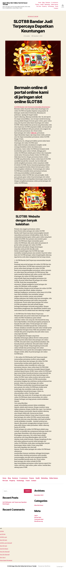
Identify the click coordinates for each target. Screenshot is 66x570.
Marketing (47, 4)
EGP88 (2, 531)
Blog (43, 2)
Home (39, 2)
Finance (37, 4)
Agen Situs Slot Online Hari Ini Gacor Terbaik (15, 3)
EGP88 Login (3, 537)
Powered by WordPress (44, 566)
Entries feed (37, 517)
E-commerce (54, 2)
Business (48, 2)
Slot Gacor (2, 557)
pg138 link (2, 534)
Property (44, 6)
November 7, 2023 (37, 36)
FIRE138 (33, 133)
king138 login (3, 540)
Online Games (54, 4)
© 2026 (9, 566)
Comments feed (38, 519)
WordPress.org (38, 521)
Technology (51, 6)
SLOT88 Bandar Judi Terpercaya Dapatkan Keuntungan (33, 26)
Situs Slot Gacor (33, 16)
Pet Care (38, 6)
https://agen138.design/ (6, 560)
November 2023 (38, 495)
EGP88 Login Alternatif (6, 543)
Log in (36, 515)
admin (28, 36)
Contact (56, 8)
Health (42, 4)
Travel (56, 6)
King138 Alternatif (4, 551)
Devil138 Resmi (4, 548)
